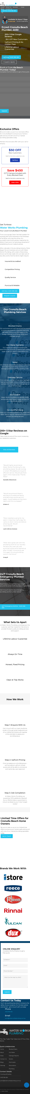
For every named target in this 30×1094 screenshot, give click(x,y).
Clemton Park (4, 58)
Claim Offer (15, 182)
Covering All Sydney (5, 1074)
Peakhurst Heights (5, 39)
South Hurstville (4, 35)
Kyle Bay (2, 48)
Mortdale (2, 45)
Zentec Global (4, 1091)
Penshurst (3, 37)
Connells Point (4, 56)
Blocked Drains (13, 1049)
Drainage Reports (5, 24)
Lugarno (2, 46)
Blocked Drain (4, 20)
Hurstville (3, 54)
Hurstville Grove (4, 52)
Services (15, 7)
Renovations (3, 29)
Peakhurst (3, 41)
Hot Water (3, 22)
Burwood (2, 62)
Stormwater (3, 27)
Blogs (2, 9)
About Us (8, 7)
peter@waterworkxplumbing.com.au (15, 1018)
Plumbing (3, 31)
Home (2, 7)
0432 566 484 (9, 1011)
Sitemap (2, 1065)
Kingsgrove (3, 50)
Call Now (15, 160)
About (2, 1052)
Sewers (2, 25)
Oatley (2, 43)
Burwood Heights (5, 60)
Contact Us (9, 9)
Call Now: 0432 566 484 (9, 11)
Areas (22, 7)
